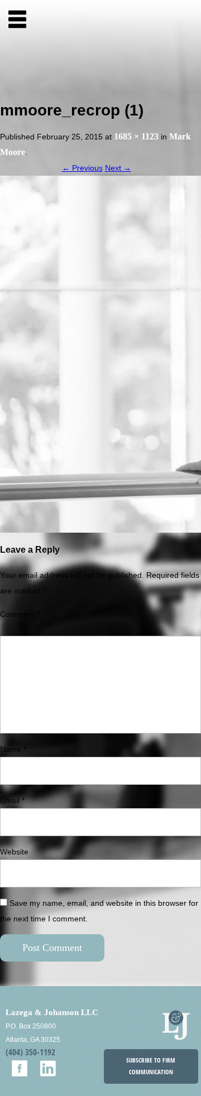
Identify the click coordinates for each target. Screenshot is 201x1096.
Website (14, 851)
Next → (118, 167)
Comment (20, 614)
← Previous (82, 167)
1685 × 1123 (136, 136)
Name (13, 749)
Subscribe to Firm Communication (150, 1066)
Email (12, 800)
